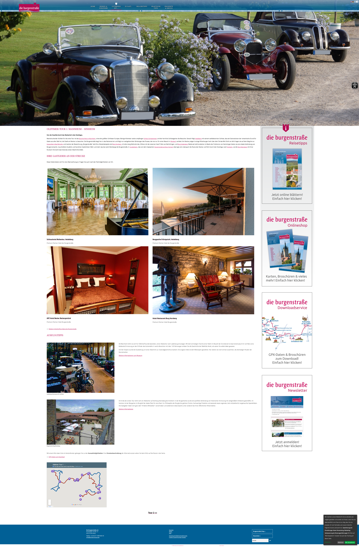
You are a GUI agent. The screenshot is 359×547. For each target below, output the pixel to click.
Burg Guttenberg (183, 144)
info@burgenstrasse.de (92, 537)
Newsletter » (257, 536)
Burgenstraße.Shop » (259, 531)
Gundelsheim (134, 147)
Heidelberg (198, 138)
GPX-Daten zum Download (57, 457)
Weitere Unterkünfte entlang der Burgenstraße (62, 329)
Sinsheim (230, 147)
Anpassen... (328, 542)
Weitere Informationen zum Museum (130, 355)
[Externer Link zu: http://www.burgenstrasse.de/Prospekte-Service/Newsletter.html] (287, 454)
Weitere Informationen (126, 409)
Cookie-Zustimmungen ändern (177, 537)
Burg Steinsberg (242, 147)
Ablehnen (340, 542)
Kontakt (171, 530)
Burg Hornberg (117, 144)
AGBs (170, 532)
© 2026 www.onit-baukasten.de (177, 545)
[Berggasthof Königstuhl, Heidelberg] (203, 235)
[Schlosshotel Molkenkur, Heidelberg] (97, 235)
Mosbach (173, 141)
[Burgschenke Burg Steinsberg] (80, 444)
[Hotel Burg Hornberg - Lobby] (203, 314)
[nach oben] (222, 545)
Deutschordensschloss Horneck (163, 147)
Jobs (170, 533)
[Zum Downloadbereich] (287, 371)
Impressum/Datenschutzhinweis (178, 536)
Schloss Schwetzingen (150, 138)
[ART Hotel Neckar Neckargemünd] (97, 314)
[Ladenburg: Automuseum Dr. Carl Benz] (80, 392)
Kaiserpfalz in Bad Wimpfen (55, 144)
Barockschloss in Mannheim (87, 138)
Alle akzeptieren (350, 542)
